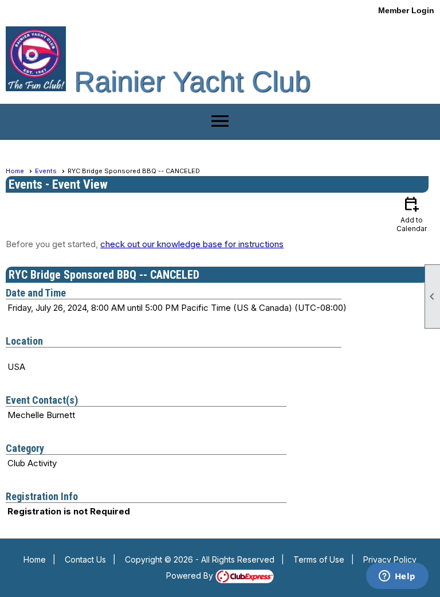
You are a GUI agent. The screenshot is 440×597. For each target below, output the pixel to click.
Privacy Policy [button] (390, 559)
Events (46, 171)
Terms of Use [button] (318, 559)
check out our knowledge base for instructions (192, 244)
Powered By (190, 575)
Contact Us (85, 559)
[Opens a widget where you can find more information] (397, 577)
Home (15, 171)
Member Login (406, 10)
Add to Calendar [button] (411, 213)
